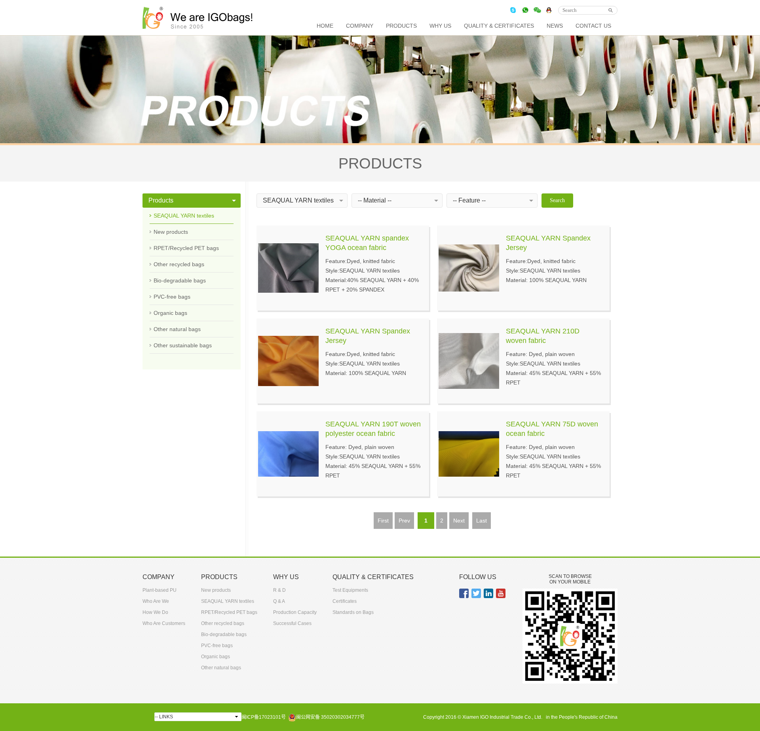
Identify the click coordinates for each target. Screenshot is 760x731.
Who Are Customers (163, 623)
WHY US (440, 26)
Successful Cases (292, 623)
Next (459, 520)
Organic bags (170, 313)
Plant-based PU (159, 590)
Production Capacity (295, 612)
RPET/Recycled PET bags (186, 248)
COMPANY (359, 26)
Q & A (279, 601)
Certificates (344, 601)
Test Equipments (350, 590)
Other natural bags (177, 329)
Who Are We (155, 601)
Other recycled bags (179, 264)
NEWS (555, 26)
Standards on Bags (353, 612)
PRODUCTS (401, 26)
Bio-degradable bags (180, 280)
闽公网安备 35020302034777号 (330, 717)
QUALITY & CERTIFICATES (499, 26)
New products (171, 232)
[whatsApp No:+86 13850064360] (525, 10)
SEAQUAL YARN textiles (184, 215)
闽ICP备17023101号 (263, 717)
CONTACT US (593, 26)
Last (481, 520)
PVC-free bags (172, 297)
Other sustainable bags (183, 345)
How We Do (155, 612)
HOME (325, 26)
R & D (279, 590)
